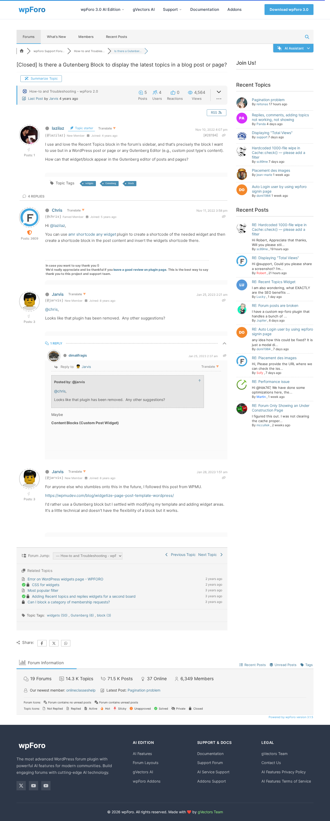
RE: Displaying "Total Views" (275, 258)
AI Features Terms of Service (286, 781)
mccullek (263, 425)
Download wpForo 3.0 (289, 9)
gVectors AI (144, 9)
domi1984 (264, 196)
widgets (89, 183)
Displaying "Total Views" (272, 132)
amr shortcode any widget (92, 234)
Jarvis (53, 98)
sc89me (262, 161)
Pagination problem (268, 99)
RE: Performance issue (271, 381)
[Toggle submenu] (123, 9)
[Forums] (21, 51)
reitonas (262, 104)
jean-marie (264, 175)
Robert (261, 273)
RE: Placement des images (274, 358)
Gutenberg (110, 183)
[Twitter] (21, 785)
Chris (57, 210)
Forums (29, 37)
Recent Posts (116, 37)
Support (170, 9)
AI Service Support (213, 772)
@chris (51, 309)
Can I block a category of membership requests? (69, 602)
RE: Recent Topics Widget (273, 282)
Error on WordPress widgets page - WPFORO (65, 579)
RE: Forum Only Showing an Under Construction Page (280, 407)
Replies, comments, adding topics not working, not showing (280, 117)
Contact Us (271, 762)
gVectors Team (274, 753)
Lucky (261, 297)
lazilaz (58, 128)
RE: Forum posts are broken (275, 305)
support (262, 137)
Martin (261, 397)
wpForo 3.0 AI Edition (100, 9)
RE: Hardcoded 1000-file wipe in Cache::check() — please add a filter (279, 229)
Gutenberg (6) (83, 615)
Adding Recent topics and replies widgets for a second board (84, 596)
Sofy (260, 373)
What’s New (56, 37)
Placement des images (271, 170)
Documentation (204, 9)
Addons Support (211, 781)
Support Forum (210, 762)
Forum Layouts (146, 762)
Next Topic (208, 554)
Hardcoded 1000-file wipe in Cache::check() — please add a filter (278, 152)
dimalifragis (78, 355)
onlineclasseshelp (81, 690)
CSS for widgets (45, 584)
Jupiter (262, 320)
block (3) (104, 615)
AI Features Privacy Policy (283, 772)
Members (86, 37)
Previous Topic (182, 554)
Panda (261, 124)
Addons (234, 9)
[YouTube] (33, 785)
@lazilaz (57, 225)
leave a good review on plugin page (139, 270)
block (131, 183)
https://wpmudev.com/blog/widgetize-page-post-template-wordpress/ (109, 495)
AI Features (142, 753)
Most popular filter (43, 590)
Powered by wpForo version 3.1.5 (290, 717)
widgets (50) (58, 615)
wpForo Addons (147, 781)
